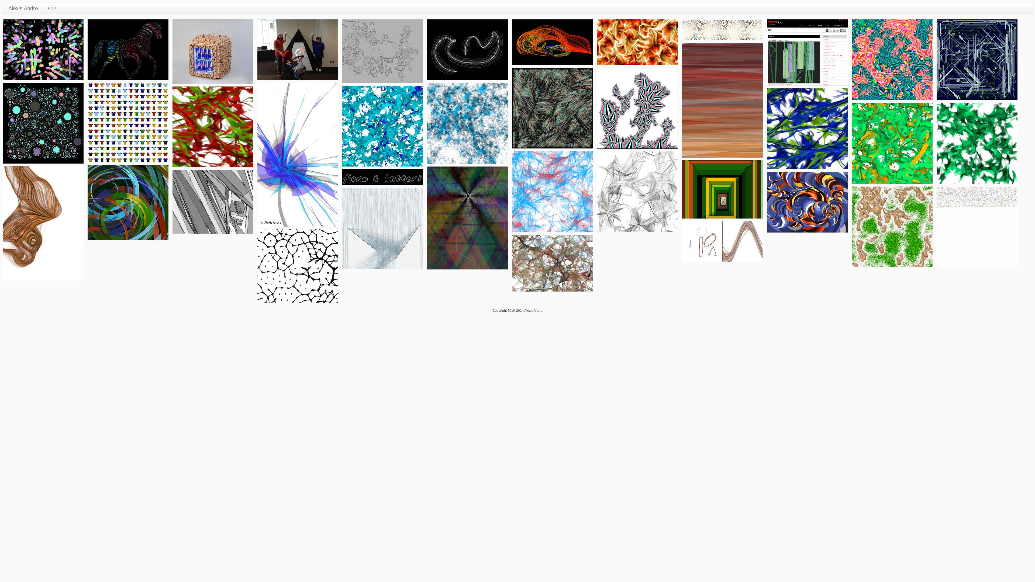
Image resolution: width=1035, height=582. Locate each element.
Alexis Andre (23, 8)
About (51, 8)
